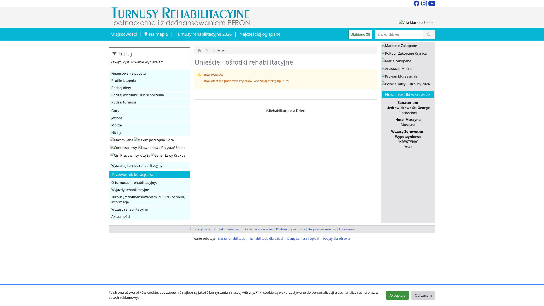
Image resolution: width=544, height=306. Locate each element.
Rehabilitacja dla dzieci (266, 239)
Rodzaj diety (121, 87)
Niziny (116, 132)
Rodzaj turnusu (123, 102)
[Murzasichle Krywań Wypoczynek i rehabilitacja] (400, 77)
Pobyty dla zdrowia (336, 239)
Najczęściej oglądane (259, 34)
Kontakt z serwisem (227, 229)
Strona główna (200, 229)
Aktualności (120, 216)
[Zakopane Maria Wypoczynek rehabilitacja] (396, 62)
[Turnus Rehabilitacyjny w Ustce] (162, 148)
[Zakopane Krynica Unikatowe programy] (404, 54)
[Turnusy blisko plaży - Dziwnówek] (124, 148)
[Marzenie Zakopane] (399, 46)
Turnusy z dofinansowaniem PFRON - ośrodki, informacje (148, 199)
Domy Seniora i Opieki (303, 239)
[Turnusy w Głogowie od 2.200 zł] (130, 156)
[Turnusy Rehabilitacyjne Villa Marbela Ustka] (416, 23)
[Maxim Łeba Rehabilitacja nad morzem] (122, 141)
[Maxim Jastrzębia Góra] (154, 141)
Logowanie (346, 229)
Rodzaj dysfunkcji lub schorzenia (137, 95)
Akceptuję (397, 295)
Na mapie (158, 34)
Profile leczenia (123, 80)
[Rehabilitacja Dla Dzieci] (286, 111)
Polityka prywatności (290, 229)
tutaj (286, 81)
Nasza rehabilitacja (231, 239)
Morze (116, 125)
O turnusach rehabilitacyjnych (135, 182)
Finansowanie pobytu (128, 73)
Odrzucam (423, 295)
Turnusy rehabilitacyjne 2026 (204, 34)
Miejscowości (123, 34)
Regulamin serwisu (322, 229)
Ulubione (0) (360, 34)
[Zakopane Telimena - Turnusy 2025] (406, 84)
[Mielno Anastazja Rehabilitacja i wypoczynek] (397, 69)
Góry (115, 110)
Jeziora (116, 118)
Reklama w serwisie (259, 229)
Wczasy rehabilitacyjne (129, 209)
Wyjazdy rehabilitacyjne (130, 189)
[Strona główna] (199, 50)
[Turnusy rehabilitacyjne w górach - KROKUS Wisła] (168, 156)
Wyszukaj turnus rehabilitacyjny (136, 165)
